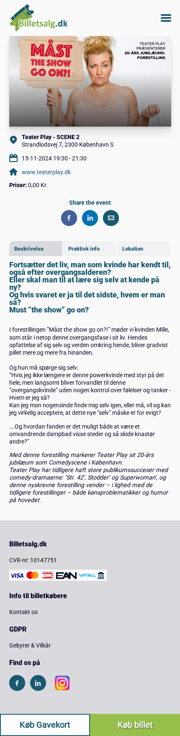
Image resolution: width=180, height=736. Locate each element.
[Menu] (166, 18)
